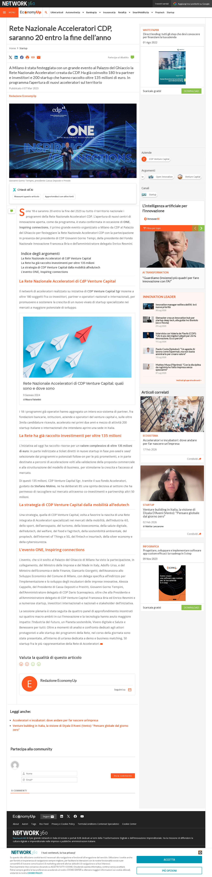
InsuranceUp (109, 12)
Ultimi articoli (57, 12)
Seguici (46, 816)
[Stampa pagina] (27, 57)
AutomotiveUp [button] (73, 12)
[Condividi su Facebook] (21, 57)
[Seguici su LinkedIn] (61, 816)
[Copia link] (33, 57)
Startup (170, 12)
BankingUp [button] (91, 12)
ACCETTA (169, 859)
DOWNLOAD (191, 90)
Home (12, 48)
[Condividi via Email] (38, 57)
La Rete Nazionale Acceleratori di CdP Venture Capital (56, 258)
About (16, 823)
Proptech (159, 12)
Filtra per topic (154, 228)
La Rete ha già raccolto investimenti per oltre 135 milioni (57, 263)
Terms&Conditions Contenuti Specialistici (98, 823)
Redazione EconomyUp (22, 96)
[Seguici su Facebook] (75, 816)
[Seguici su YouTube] (82, 816)
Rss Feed (43, 823)
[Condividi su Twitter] (10, 57)
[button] (9, 12)
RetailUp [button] (122, 12)
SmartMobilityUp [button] (141, 12)
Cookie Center (129, 823)
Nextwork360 (19, 838)
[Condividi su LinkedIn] (16, 57)
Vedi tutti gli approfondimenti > (188, 380)
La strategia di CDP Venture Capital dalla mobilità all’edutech (60, 267)
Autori (25, 823)
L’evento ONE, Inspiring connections (44, 272)
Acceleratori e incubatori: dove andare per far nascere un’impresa (55, 720)
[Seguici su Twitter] (68, 816)
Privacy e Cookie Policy (63, 823)
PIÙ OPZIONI (169, 870)
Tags (33, 823)
